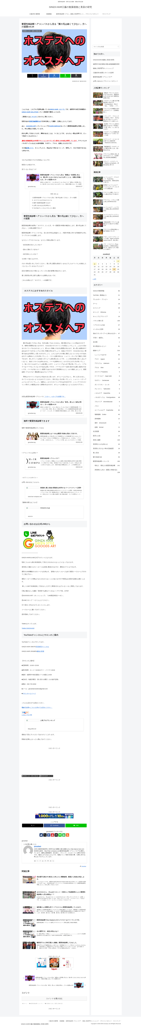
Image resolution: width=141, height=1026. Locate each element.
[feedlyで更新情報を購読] (63, 835)
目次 (52, 194)
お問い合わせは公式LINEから (42, 205)
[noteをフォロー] (56, 835)
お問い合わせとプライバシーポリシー (105, 81)
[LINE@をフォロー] (60, 835)
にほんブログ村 (27, 715)
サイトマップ (116, 1021)
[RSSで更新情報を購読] (67, 835)
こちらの (33, 116)
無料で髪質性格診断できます (41, 203)
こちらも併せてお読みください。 (37, 707)
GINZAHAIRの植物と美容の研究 (103, 60)
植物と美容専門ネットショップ (103, 68)
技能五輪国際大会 (35, 121)
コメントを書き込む (54, 998)
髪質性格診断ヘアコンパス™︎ (102, 77)
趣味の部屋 (40, 651)
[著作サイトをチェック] (41, 835)
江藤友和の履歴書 (53, 1021)
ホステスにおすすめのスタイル (42, 200)
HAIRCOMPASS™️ (55, 126)
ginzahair (37, 846)
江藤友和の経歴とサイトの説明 (103, 72)
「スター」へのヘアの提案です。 (55, 396)
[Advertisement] (54, 94)
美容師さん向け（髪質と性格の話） (31, 776)
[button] (76, 76)
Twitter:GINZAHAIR (28, 628)
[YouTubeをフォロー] (52, 835)
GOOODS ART (31, 126)
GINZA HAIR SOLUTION (30, 112)
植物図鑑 (62, 1021)
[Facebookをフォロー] (48, 835)
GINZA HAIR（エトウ (57, 109)
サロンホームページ (29, 693)
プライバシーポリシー (106, 1021)
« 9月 (94, 279)
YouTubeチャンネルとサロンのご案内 (44, 208)
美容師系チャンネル (42, 646)
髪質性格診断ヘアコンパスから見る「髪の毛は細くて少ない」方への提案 (55, 197)
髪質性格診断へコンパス (47, 776)
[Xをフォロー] (45, 835)
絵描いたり (29, 148)
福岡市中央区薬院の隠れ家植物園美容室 (106, 64)
